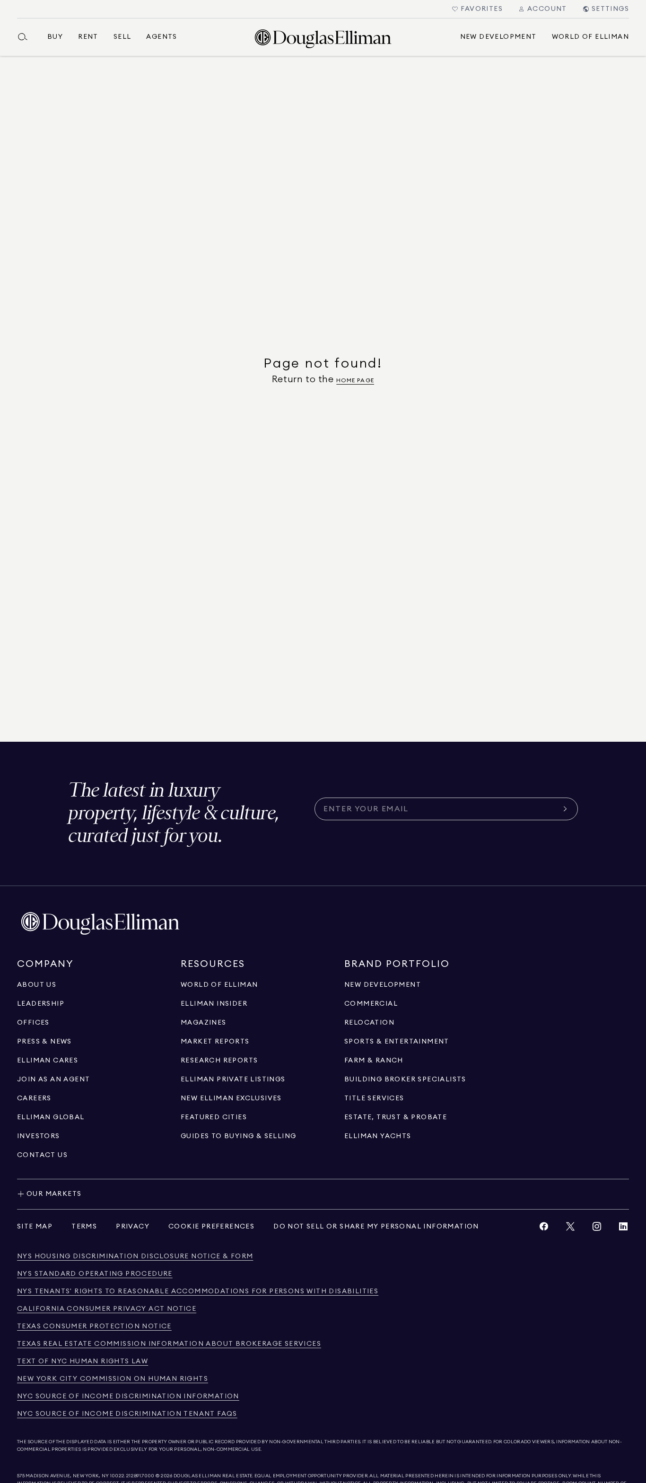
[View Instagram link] (596, 1229)
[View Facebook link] (544, 1229)
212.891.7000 (140, 1476)
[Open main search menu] (26, 37)
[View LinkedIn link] (623, 1229)
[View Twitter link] (570, 1229)
